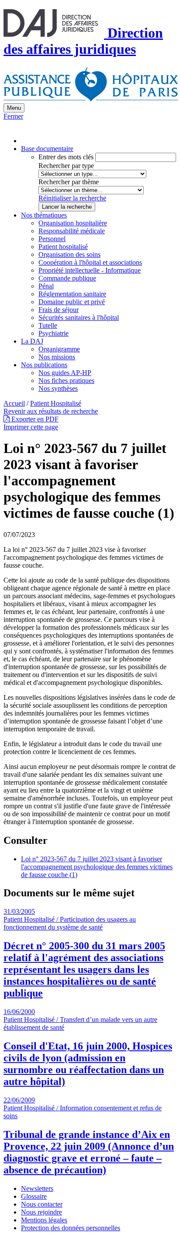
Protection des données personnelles (70, 1228)
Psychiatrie (53, 333)
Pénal (46, 286)
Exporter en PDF (34, 419)
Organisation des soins (69, 254)
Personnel (52, 238)
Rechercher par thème (68, 182)
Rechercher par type (66, 165)
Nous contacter (41, 1204)
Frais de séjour (58, 309)
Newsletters (37, 1188)
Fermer (13, 116)
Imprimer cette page (30, 427)
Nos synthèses (58, 388)
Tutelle (47, 325)
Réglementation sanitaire (72, 294)
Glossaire (34, 1196)
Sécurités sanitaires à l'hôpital (78, 317)
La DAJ (32, 341)
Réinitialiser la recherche (72, 198)
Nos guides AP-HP (64, 372)
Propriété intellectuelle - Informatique (89, 270)
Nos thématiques (44, 215)
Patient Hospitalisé (55, 403)
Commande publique (67, 278)
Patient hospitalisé (63, 246)
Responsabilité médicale (71, 231)
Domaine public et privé (71, 301)
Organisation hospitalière (72, 223)
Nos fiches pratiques (66, 380)
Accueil (14, 403)
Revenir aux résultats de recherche (50, 411)
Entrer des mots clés (65, 157)
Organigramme (59, 349)
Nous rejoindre (41, 1212)
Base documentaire (47, 148)
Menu (14, 108)
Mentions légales (44, 1220)
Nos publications (44, 365)
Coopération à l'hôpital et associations (90, 262)
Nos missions (56, 357)
